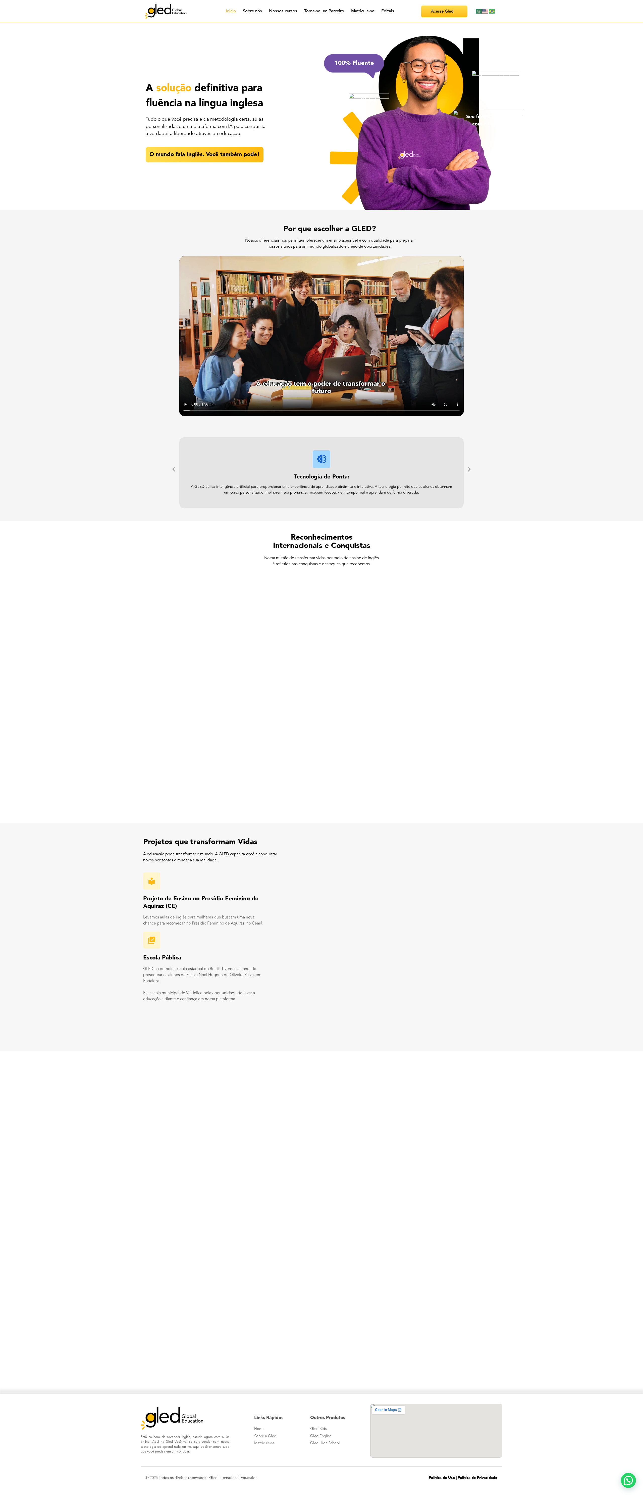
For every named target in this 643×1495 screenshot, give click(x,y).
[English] (485, 11)
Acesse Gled (442, 12)
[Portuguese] (492, 11)
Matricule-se (362, 11)
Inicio (231, 11)
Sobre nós (252, 11)
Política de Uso (442, 1478)
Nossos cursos (283, 11)
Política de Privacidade (477, 1478)
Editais (387, 11)
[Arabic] (479, 11)
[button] (173, 469)
